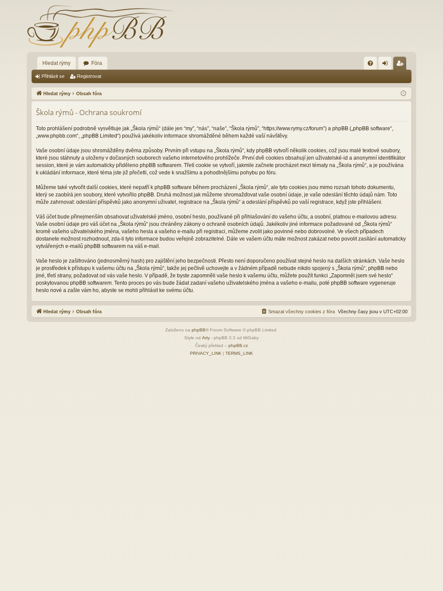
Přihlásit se (53, 76)
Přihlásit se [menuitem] (387, 65)
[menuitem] (370, 63)
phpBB (198, 330)
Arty (206, 337)
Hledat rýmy (56, 63)
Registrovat (89, 76)
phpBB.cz (238, 345)
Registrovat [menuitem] (401, 65)
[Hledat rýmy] (100, 26)
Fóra (96, 63)
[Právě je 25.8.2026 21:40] (403, 94)
